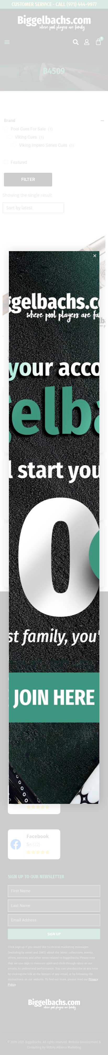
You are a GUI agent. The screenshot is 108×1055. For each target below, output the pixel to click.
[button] (95, 256)
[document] (54, 527)
